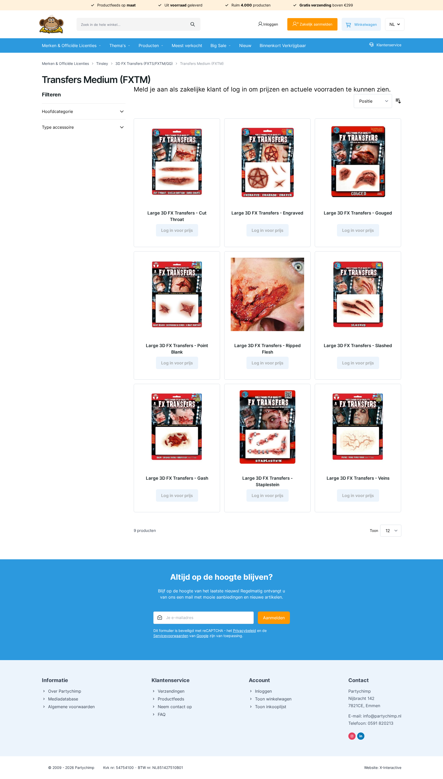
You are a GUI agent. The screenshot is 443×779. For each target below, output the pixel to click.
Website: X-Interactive (382, 767)
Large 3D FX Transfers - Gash (177, 478)
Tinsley (102, 63)
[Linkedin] (360, 736)
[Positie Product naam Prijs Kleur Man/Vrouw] (373, 101)
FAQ (162, 714)
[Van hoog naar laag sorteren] (398, 101)
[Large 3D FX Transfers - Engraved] (267, 161)
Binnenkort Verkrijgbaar (283, 45)
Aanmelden (274, 617)
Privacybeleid (244, 630)
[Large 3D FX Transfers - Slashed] (358, 294)
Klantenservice (389, 45)
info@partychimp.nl (382, 716)
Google (202, 635)
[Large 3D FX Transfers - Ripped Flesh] (267, 294)
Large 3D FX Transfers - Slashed (358, 345)
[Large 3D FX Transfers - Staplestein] (267, 427)
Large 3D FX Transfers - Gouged (358, 213)
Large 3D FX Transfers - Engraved (267, 213)
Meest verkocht (187, 45)
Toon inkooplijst (270, 706)
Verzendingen (171, 691)
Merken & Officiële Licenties (69, 45)
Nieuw (245, 45)
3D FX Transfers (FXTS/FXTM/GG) (144, 63)
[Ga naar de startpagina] (51, 24)
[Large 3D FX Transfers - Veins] (358, 427)
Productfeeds (171, 698)
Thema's (117, 45)
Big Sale (218, 45)
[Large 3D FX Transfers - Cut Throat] (177, 161)
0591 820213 (380, 723)
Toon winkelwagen (273, 698)
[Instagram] (352, 736)
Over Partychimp (64, 691)
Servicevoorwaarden (170, 635)
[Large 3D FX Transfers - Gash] (177, 427)
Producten (149, 45)
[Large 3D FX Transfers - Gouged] (358, 161)
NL (392, 24)
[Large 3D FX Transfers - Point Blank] (177, 294)
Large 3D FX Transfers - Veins (358, 478)
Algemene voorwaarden (71, 706)
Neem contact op (175, 706)
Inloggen (263, 691)
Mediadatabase (63, 698)
